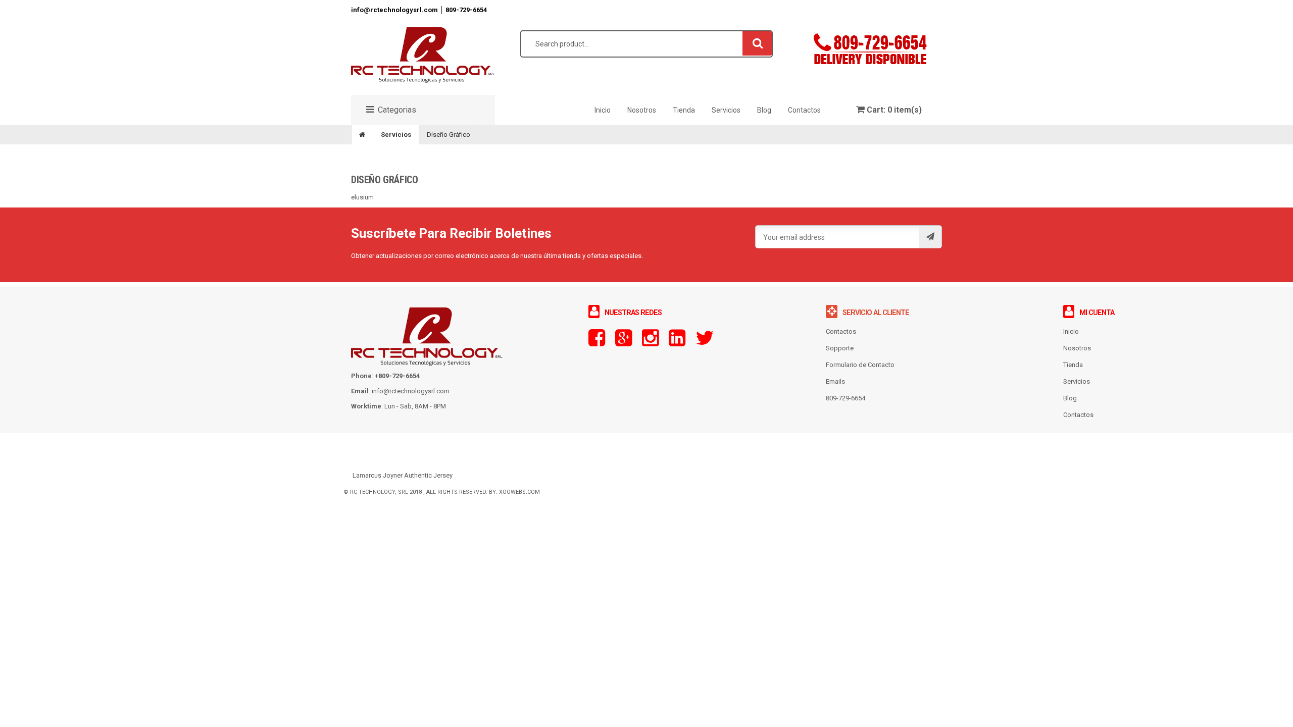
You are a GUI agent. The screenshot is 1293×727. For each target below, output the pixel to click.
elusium (362, 197)
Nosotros (1077, 348)
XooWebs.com (519, 492)
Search (757, 43)
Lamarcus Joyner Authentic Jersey (403, 475)
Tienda (1073, 365)
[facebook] (596, 342)
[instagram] (650, 342)
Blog (1070, 398)
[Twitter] (704, 342)
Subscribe (930, 237)
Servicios (396, 134)
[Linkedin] (677, 342)
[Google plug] (623, 342)
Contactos (1078, 415)
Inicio (1071, 331)
